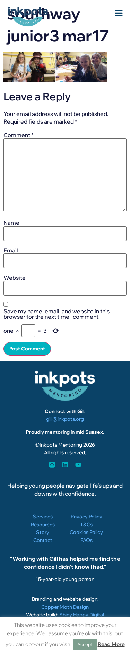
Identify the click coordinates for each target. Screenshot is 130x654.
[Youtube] (78, 465)
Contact (42, 540)
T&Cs (86, 524)
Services (43, 516)
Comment (18, 135)
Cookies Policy (86, 532)
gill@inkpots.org (65, 419)
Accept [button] (85, 644)
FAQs (86, 540)
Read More (111, 644)
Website (14, 278)
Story (42, 532)
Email (10, 250)
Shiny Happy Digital (81, 615)
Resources (43, 524)
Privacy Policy (86, 516)
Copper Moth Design (65, 607)
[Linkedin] (65, 465)
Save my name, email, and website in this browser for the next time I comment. (56, 314)
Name (11, 223)
